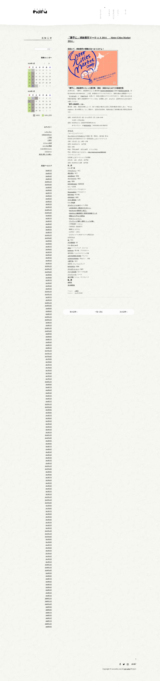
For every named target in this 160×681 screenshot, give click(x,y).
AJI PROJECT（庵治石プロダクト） (80, 208)
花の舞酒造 (71, 285)
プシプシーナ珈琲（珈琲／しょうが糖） (82, 221)
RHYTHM (71, 195)
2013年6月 (49, 480)
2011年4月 (49, 554)
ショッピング (100, 14)
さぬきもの (84, 96)
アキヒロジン (72, 171)
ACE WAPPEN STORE (74, 256)
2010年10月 (48, 570)
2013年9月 (49, 472)
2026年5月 (49, 173)
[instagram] (128, 664)
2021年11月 (48, 294)
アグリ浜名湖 (72, 272)
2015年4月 (49, 424)
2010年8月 (49, 576)
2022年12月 (48, 266)
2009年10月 (48, 604)
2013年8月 (49, 475)
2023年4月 (49, 255)
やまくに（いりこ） (75, 219)
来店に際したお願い (45, 154)
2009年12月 (48, 599)
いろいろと (48, 132)
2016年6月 (49, 390)
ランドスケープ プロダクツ (76, 136)
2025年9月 (49, 187)
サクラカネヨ (72, 179)
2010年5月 (49, 585)
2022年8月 (49, 278)
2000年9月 (49, 627)
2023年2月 (49, 261)
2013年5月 (49, 483)
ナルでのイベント (46, 149)
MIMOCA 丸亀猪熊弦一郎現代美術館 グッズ (83, 213)
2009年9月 (49, 607)
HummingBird (72, 192)
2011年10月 (48, 537)
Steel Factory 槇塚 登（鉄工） (78, 211)
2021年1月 (49, 300)
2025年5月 (49, 199)
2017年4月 (49, 373)
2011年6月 (49, 548)
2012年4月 (49, 520)
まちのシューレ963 (74, 205)
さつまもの (72, 96)
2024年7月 (49, 218)
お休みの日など (47, 135)
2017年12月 (48, 351)
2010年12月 (48, 565)
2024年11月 (48, 210)
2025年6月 (49, 196)
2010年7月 (49, 579)
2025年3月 (49, 202)
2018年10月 (48, 331)
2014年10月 (48, 438)
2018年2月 (49, 345)
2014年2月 (49, 461)
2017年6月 (49, 368)
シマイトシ (71, 237)
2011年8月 (49, 542)
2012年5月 (49, 517)
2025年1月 (49, 207)
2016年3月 (49, 396)
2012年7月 (49, 511)
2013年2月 (49, 492)
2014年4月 (49, 455)
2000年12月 (48, 624)
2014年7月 (49, 447)
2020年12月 (48, 303)
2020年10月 (48, 306)
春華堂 (70, 283)
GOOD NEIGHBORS (107, 91)
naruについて (113, 14)
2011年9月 (49, 539)
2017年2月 (49, 376)
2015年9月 (49, 410)
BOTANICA (87, 125)
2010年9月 (49, 573)
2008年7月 (49, 621)
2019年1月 (49, 325)
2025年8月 (49, 190)
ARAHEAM (71, 176)
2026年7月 (49, 171)
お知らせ (104, 14)
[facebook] (120, 664)
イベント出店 (47, 143)
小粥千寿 (70, 261)
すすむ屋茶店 (72, 200)
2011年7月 (49, 545)
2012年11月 (48, 500)
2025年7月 (49, 193)
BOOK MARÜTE (124, 91)
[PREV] (45, 63)
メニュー (117, 14)
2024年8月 (49, 216)
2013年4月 (49, 486)
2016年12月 (48, 382)
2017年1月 (49, 379)
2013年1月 (49, 494)
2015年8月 (49, 413)
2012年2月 (49, 525)
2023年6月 (49, 249)
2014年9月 (49, 441)
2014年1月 (49, 463)
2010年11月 (48, 568)
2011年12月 (48, 531)
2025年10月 (48, 185)
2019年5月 (49, 323)
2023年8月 (49, 244)
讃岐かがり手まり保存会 (77, 216)
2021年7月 (49, 297)
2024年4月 (49, 224)
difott (69, 248)
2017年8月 (49, 362)
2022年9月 (49, 275)
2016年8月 (49, 385)
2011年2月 (49, 559)
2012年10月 (48, 503)
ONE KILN (71, 197)
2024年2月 (49, 230)
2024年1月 (49, 232)
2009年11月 (48, 601)
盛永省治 (70, 173)
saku (69, 181)
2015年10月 (48, 407)
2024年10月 (48, 213)
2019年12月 (48, 317)
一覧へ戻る (99, 312)
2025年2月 (49, 204)
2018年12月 (48, 328)
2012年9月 (49, 506)
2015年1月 (49, 432)
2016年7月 (49, 387)
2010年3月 (49, 590)
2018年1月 (49, 348)
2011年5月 (49, 551)
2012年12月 (48, 497)
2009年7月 (49, 613)
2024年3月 (49, 227)
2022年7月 (49, 280)
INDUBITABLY (72, 184)
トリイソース (72, 275)
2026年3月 (49, 179)
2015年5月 (49, 421)
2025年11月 (48, 182)
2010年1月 (49, 596)
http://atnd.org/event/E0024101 (97, 152)
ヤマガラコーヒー (73, 269)
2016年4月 (49, 393)
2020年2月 (49, 314)
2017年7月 (49, 365)
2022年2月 (49, 289)
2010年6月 (49, 582)
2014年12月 (48, 435)
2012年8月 (49, 508)
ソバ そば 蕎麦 (47, 146)
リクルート (48, 152)
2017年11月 (48, 354)
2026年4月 (49, 176)
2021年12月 (48, 292)
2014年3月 (49, 458)
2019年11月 (48, 320)
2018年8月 (49, 337)
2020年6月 (49, 311)
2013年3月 (49, 489)
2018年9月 (49, 334)
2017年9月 (49, 359)
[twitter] (124, 664)
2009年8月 (49, 610)
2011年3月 (49, 556)
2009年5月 (49, 615)
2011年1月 (49, 562)
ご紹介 (77, 291)
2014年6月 (49, 449)
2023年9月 (49, 241)
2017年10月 (48, 356)
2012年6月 (49, 514)
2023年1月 (49, 263)
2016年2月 (49, 399)
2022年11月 (48, 269)
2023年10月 (48, 238)
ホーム (125, 14)
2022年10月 (48, 272)
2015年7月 (49, 416)
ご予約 (49, 138)
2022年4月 (49, 286)
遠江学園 (70, 277)
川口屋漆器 (71, 243)
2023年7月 (49, 247)
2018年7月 (49, 339)
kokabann (70, 251)
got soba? (134, 664)
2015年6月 (49, 418)
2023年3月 (49, 258)
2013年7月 (49, 478)
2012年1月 (49, 528)
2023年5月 (49, 252)
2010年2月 (49, 593)
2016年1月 (49, 401)
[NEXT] (49, 63)
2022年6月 (49, 283)
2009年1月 (49, 618)
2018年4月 (49, 342)
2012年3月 (49, 523)
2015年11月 (48, 404)
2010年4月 (49, 587)
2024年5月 (49, 221)
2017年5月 (49, 370)
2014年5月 (49, 452)
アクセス (109, 14)
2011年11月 (48, 534)
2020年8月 (49, 309)
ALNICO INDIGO (73, 259)
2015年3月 (49, 427)
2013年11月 (48, 466)
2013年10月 (48, 469)
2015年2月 (49, 430)
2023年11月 (48, 235)
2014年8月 (49, 444)
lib (68, 240)
